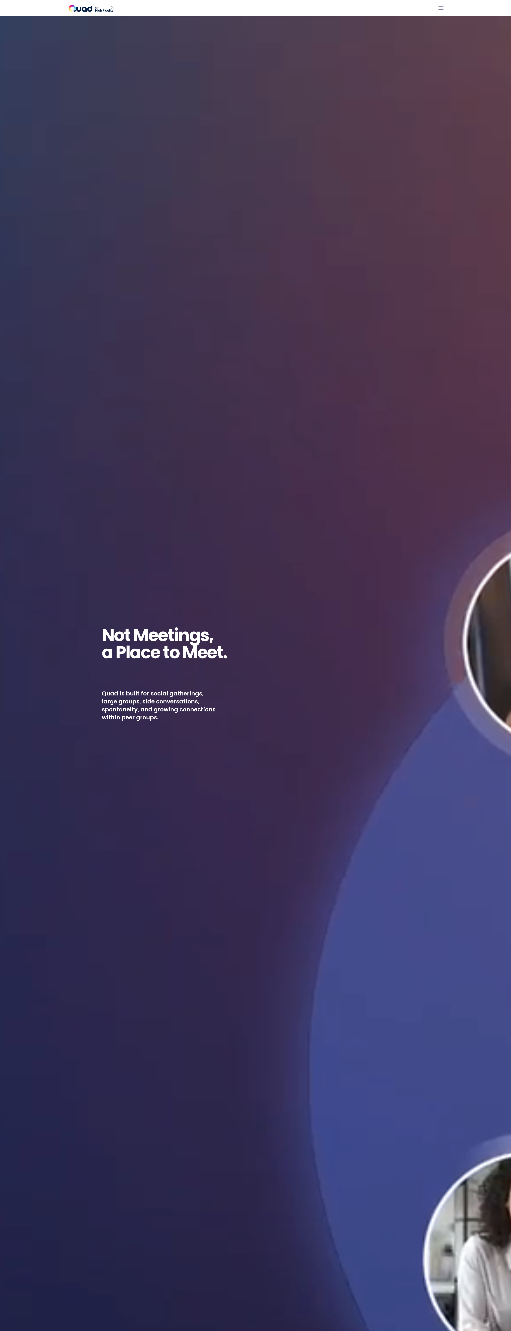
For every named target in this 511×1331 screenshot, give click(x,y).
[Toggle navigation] (441, 8)
